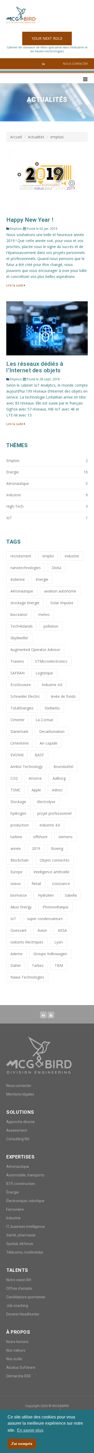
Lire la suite (15, 285)
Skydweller (19, 637)
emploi (48, 555)
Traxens (17, 661)
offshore (40, 836)
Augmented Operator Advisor (35, 649)
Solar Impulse (61, 602)
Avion (42, 930)
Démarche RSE (18, 1376)
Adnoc (57, 789)
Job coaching (17, 1306)
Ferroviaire (15, 1209)
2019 (36, 848)
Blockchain (19, 860)
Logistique (44, 672)
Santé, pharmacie (21, 1235)
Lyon (58, 942)
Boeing (57, 848)
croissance (61, 883)
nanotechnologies (25, 567)
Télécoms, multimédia (24, 1252)
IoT (13, 918)
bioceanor (18, 614)
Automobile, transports (25, 1175)
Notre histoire (17, 1342)
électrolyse (46, 801)
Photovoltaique (55, 906)
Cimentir (17, 719)
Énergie (12, 1192)
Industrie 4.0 (52, 684)
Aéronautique (21, 591)
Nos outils (14, 1359)
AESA (62, 930)
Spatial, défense (19, 1244)
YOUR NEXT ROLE (47, 38)
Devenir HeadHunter (22, 1314)
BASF (39, 754)
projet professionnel (54, 813)
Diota (56, 567)
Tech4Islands (21, 626)
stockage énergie (24, 602)
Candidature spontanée (25, 1297)
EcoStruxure (20, 684)
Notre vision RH (18, 1280)
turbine (16, 836)
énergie (42, 579)
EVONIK (17, 754)
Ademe (16, 953)
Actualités (36, 136)
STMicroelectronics (51, 661)
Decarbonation (51, 731)
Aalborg (59, 778)
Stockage (18, 801)
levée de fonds (63, 696)
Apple (36, 789)
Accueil (16, 136)
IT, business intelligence (25, 1226)
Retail (36, 883)
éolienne (17, 579)
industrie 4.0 (50, 825)
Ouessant (18, 930)
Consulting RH (17, 1139)
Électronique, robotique (25, 1201)
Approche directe (20, 1122)
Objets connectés (54, 860)
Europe (16, 871)
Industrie (13, 1218)
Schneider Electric (25, 696)
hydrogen (18, 813)
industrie (72, 555)
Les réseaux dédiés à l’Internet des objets (34, 367)
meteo (44, 614)
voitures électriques (26, 942)
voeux (15, 883)
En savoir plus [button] (30, 1430)
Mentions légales (20, 1094)
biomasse (18, 895)
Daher (15, 965)
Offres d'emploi (19, 1288)
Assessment (16, 1130)
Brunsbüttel (63, 766)
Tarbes (38, 965)
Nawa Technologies (27, 977)
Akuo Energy (21, 906)
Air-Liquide (48, 743)
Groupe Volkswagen (50, 953)
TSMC (15, 789)
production (19, 825)
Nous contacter (75, 64)
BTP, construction (20, 1184)
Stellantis (52, 708)
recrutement (20, 555)
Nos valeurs (15, 1350)
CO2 (14, 778)
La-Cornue (44, 719)
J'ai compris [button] (21, 1444)
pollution (51, 626)
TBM (59, 965)
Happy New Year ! (29, 220)
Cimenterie (19, 743)
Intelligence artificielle (51, 871)
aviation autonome (60, 591)
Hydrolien (46, 895)
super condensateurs (45, 918)
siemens (65, 836)
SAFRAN (17, 672)
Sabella (71, 895)
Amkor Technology (26, 766)
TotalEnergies (22, 708)
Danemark (19, 731)
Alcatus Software (20, 1367)
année (15, 848)
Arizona (35, 778)
